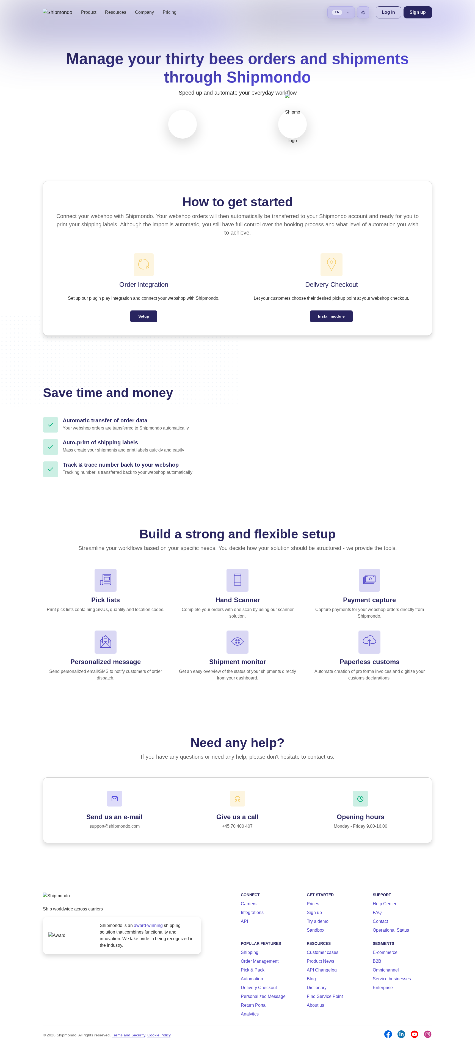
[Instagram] (427, 1034)
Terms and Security (128, 1035)
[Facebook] (388, 1034)
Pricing (169, 12)
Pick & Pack (252, 970)
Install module (331, 316)
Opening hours (360, 817)
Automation (252, 978)
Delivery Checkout (259, 987)
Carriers (248, 903)
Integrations (252, 912)
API (244, 921)
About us (315, 1005)
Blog (311, 978)
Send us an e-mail (114, 817)
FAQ (377, 912)
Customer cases (322, 952)
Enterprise (383, 987)
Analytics (250, 1014)
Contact (380, 921)
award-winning (148, 925)
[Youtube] (414, 1034)
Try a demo (317, 921)
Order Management (259, 961)
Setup (143, 316)
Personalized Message (263, 996)
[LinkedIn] (401, 1034)
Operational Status (391, 930)
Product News (320, 961)
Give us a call (237, 817)
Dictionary (317, 987)
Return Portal (254, 1005)
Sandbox (315, 930)
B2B (377, 961)
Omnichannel (386, 970)
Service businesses (392, 978)
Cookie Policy (158, 1035)
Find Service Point (325, 996)
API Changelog (322, 970)
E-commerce (385, 952)
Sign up (314, 912)
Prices (313, 903)
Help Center (384, 903)
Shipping (249, 952)
